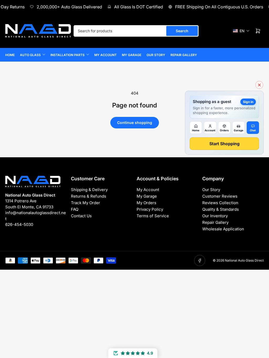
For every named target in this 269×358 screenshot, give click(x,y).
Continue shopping (134, 122)
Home (10, 55)
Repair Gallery (183, 55)
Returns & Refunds (88, 196)
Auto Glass (30, 55)
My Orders (146, 202)
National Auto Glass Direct (244, 260)
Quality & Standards (220, 209)
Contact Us (81, 215)
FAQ (74, 209)
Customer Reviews (219, 196)
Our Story (156, 55)
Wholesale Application (223, 228)
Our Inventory (215, 215)
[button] (241, 30)
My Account (105, 55)
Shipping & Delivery (89, 189)
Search (182, 31)
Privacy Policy (150, 209)
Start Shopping (224, 143)
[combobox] (136, 31)
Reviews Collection (220, 202)
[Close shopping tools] (259, 85)
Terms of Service (153, 215)
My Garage (131, 55)
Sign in (248, 102)
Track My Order (85, 202)
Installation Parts (67, 55)
